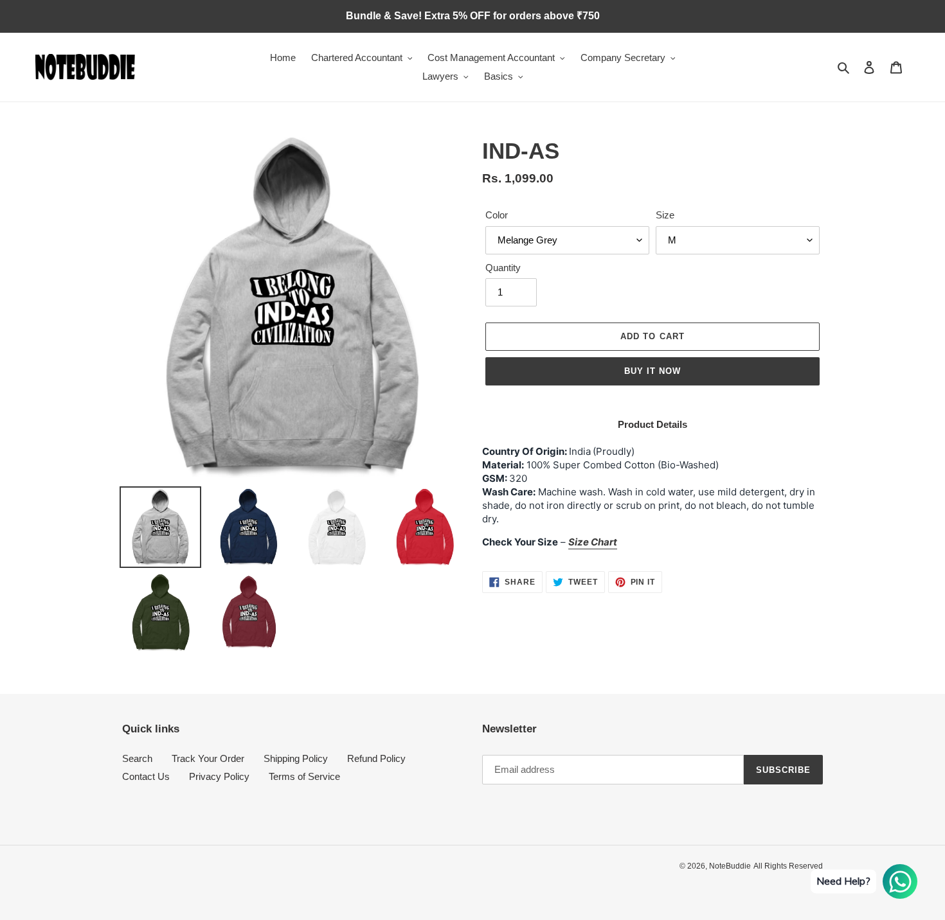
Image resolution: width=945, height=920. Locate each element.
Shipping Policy (296, 758)
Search (137, 758)
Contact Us (146, 776)
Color (496, 214)
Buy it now (652, 371)
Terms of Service (304, 776)
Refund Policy (376, 758)
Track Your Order (208, 758)
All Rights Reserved (788, 866)
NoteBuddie (730, 866)
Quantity (503, 267)
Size (665, 214)
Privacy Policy (219, 776)
